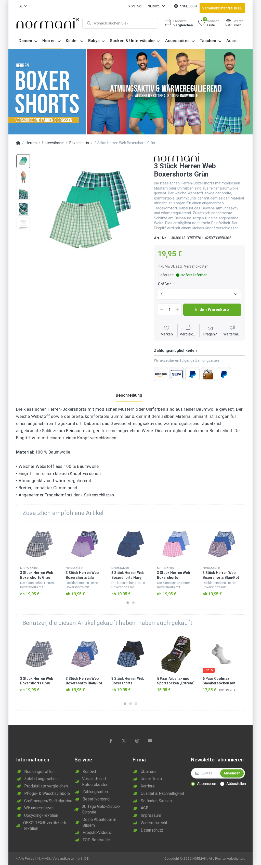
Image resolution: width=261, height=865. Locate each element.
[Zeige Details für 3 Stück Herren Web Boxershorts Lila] (84, 544)
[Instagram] (137, 740)
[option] (90, 209)
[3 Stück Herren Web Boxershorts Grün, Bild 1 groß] (23, 161)
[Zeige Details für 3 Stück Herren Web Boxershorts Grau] (39, 544)
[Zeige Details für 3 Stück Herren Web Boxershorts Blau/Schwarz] (130, 654)
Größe (163, 284)
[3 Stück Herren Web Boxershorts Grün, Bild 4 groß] (23, 209)
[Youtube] (150, 740)
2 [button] (133, 602)
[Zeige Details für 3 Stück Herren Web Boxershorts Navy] (130, 544)
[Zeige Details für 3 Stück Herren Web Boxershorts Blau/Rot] (221, 544)
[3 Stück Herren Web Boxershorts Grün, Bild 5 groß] (23, 224)
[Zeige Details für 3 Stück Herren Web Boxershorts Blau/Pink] (176, 544)
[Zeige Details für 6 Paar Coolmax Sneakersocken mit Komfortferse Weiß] (221, 654)
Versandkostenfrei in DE (222, 8)
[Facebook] (110, 740)
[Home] (18, 143)
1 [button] (127, 602)
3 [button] (136, 703)
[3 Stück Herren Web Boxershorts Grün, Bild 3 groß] (23, 193)
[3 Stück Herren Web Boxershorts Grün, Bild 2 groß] (23, 177)
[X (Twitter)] (123, 740)
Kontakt (135, 6)
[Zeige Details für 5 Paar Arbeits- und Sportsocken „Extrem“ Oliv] (176, 654)
